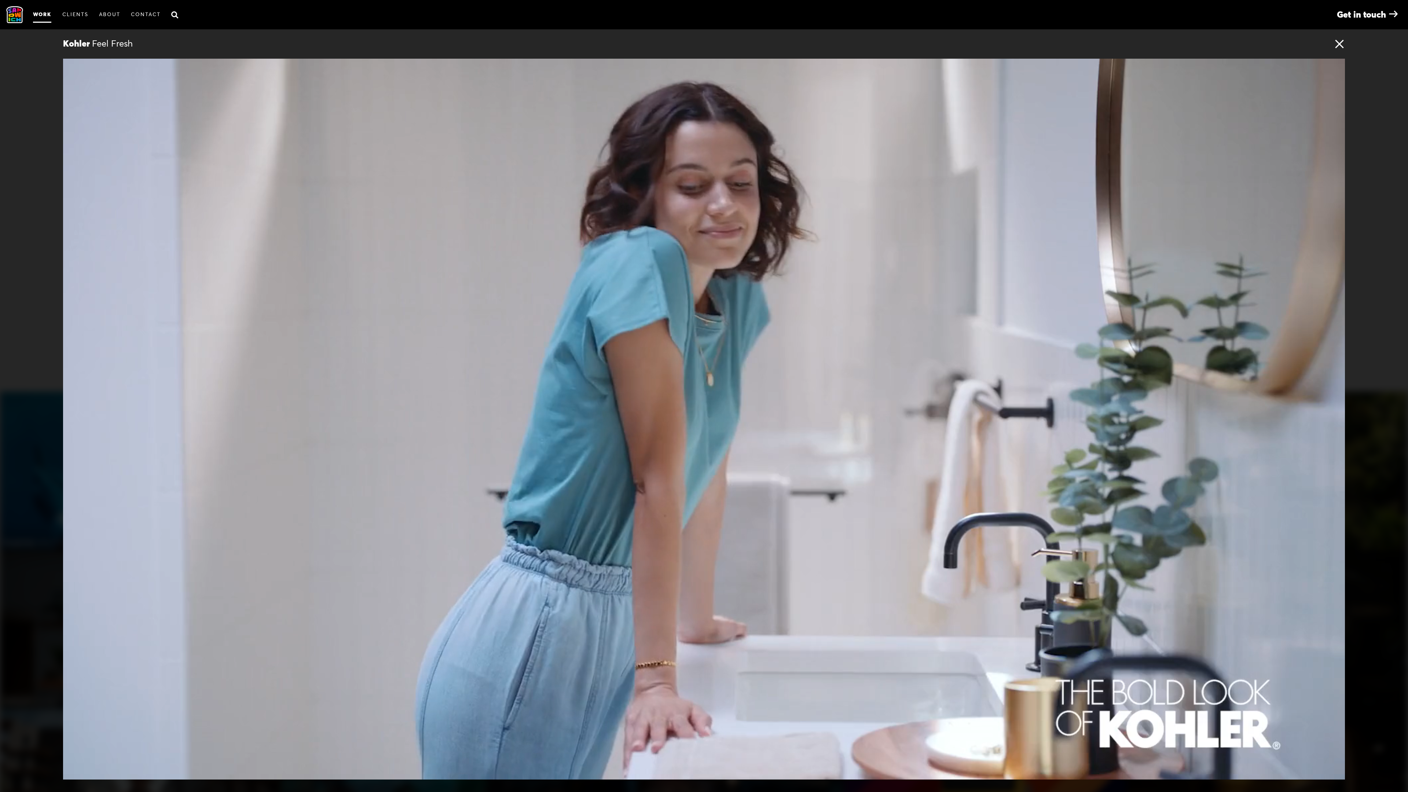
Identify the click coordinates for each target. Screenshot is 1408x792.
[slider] (714, 771)
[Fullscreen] (1335, 771)
